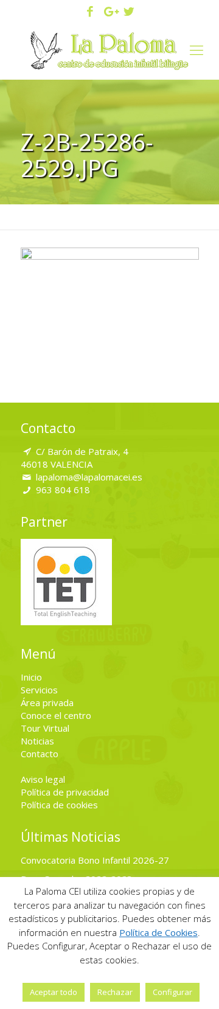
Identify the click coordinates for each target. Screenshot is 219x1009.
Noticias (37, 741)
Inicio (31, 677)
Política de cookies (59, 805)
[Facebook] (90, 12)
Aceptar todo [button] (53, 991)
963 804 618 (63, 490)
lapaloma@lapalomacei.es (89, 477)
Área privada (47, 702)
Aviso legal (43, 779)
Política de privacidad (65, 792)
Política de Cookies (158, 932)
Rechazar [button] (115, 991)
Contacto (39, 753)
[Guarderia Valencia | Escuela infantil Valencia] (109, 49)
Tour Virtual (45, 728)
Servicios (39, 690)
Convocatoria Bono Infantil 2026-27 (95, 860)
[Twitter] (128, 12)
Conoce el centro (56, 715)
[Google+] (110, 12)
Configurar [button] (172, 991)
